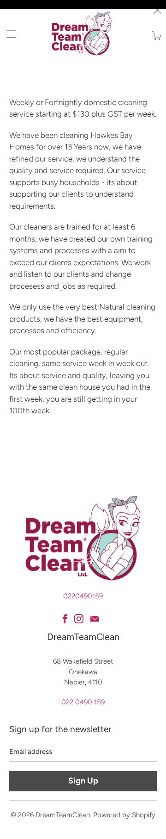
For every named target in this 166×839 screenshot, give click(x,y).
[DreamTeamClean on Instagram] (78, 618)
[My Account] (8, 34)
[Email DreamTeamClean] (94, 618)
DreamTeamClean (63, 815)
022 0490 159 (83, 702)
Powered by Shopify (124, 815)
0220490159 (83, 596)
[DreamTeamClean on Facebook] (65, 618)
